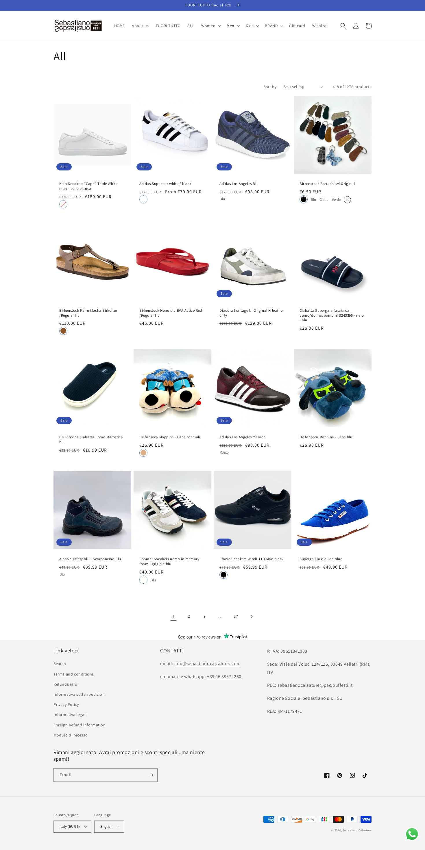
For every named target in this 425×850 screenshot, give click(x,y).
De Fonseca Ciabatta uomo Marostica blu (91, 439)
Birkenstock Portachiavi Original (327, 183)
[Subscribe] (151, 775)
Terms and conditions (73, 674)
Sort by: (270, 86)
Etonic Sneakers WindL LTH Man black (251, 559)
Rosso (224, 452)
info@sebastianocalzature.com (206, 663)
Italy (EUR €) (70, 826)
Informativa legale (70, 714)
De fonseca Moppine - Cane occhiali (169, 437)
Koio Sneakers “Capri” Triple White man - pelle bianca (88, 186)
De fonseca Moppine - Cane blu (326, 437)
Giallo (324, 199)
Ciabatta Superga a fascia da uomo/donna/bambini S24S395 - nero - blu (332, 315)
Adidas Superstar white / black (165, 183)
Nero (304, 199)
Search (59, 663)
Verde (336, 199)
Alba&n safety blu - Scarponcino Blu (90, 559)
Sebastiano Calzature (357, 830)
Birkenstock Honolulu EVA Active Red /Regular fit (170, 313)
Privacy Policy (66, 704)
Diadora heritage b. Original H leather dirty (251, 313)
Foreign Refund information (79, 724)
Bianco (63, 204)
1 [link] (173, 616)
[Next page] (251, 616)
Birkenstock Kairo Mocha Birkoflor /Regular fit (88, 313)
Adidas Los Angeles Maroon (242, 437)
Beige (143, 453)
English (106, 826)
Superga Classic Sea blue (321, 559)
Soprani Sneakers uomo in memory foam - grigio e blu (169, 561)
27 (236, 616)
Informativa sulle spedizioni (79, 694)
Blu (222, 198)
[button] (210, 26)
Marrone (63, 331)
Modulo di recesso (70, 735)
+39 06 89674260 (224, 676)
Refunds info (65, 684)
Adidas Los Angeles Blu (238, 183)
